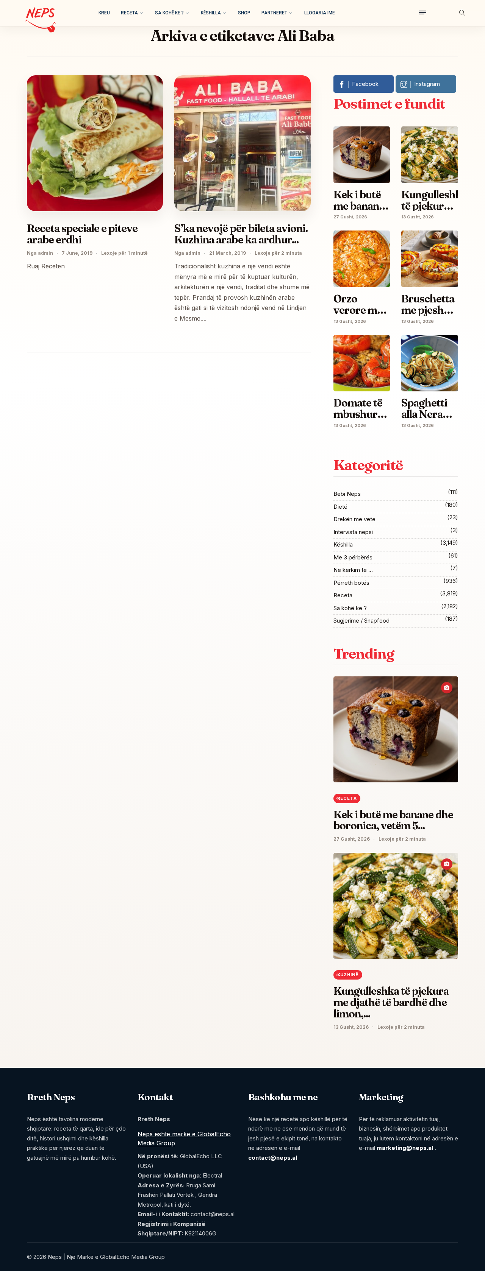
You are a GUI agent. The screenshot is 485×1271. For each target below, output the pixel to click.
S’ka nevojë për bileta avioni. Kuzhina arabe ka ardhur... (240, 233)
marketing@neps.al (405, 1147)
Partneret (274, 13)
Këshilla (211, 13)
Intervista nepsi (353, 532)
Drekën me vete (354, 519)
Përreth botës (351, 582)
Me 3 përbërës (352, 557)
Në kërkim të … (353, 569)
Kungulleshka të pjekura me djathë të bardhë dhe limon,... (391, 1002)
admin (45, 253)
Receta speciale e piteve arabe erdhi (82, 233)
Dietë (340, 506)
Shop (244, 13)
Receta (129, 13)
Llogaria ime (319, 13)
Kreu (104, 13)
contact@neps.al (272, 1157)
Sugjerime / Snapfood (361, 620)
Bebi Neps (347, 493)
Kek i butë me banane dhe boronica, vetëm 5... (393, 820)
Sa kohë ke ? (169, 13)
